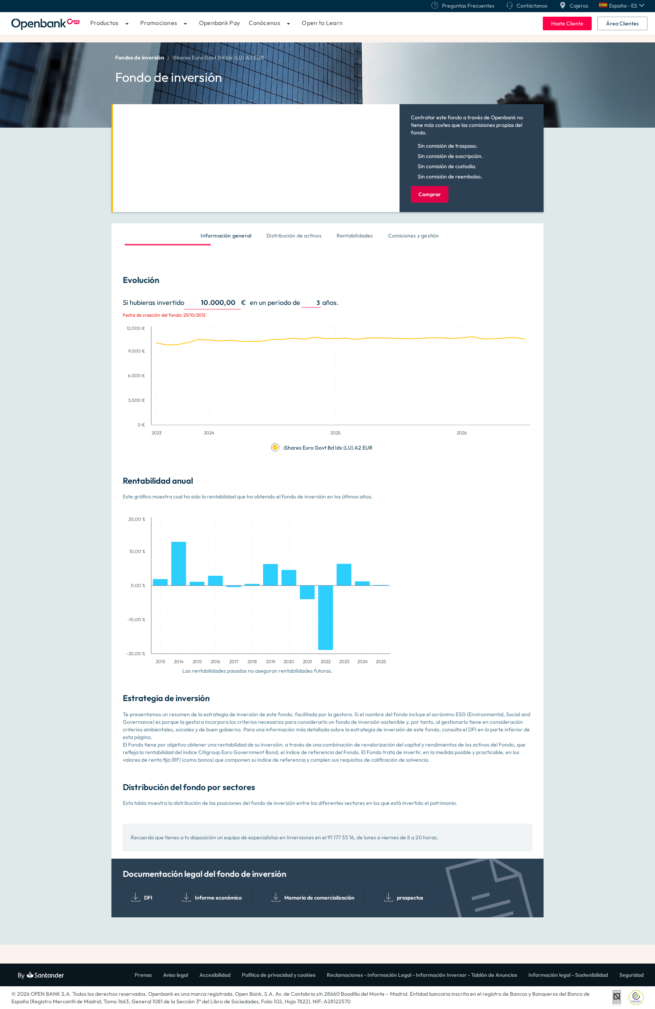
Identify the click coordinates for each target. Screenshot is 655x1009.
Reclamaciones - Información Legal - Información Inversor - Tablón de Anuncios (422, 975)
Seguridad (631, 975)
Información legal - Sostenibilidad (568, 975)
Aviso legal (175, 975)
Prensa (143, 975)
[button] (621, 5)
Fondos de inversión (139, 57)
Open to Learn (322, 23)
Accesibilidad (214, 975)
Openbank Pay (219, 23)
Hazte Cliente (567, 23)
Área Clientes (622, 23)
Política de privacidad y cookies (278, 975)
